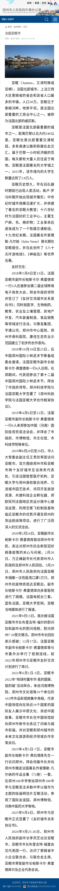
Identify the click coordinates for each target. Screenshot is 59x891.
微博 (29, 3)
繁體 (37, 3)
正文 (25, 27)
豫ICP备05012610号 (12, 886)
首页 (10, 27)
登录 (44, 3)
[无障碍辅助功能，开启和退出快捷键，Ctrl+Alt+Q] (53, 3)
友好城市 (17, 27)
